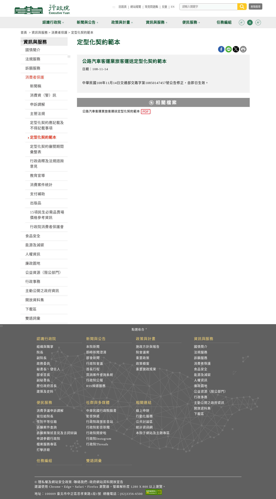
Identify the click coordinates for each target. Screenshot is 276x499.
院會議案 (142, 352)
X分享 (236, 49)
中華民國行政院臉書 (101, 411)
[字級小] (241, 23)
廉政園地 (32, 263)
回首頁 (123, 6)
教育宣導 (37, 176)
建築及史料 (45, 391)
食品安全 (32, 236)
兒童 (164, 6)
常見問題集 (151, 6)
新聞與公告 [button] (86, 22)
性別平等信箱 (47, 422)
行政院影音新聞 (98, 427)
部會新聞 (93, 358)
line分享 (228, 49)
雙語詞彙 (32, 318)
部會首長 (43, 375)
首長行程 (93, 369)
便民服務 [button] (189, 22)
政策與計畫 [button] (120, 22)
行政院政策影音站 (99, 422)
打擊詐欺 (43, 450)
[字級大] (258, 23)
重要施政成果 (146, 369)
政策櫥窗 (142, 363)
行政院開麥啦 (96, 433)
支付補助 (37, 194)
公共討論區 (144, 422)
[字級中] (250, 23)
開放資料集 (34, 300)
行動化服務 (144, 416)
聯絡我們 (80, 482)
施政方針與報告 (148, 347)
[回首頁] (41, 9)
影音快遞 (93, 416)
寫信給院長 (45, 416)
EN (172, 6)
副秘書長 (43, 380)
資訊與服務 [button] (155, 22)
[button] (241, 22)
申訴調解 (37, 105)
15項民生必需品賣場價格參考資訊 (47, 215)
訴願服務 (32, 68)
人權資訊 (32, 254)
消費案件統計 (41, 185)
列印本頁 (243, 49)
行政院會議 (94, 363)
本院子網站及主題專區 (153, 433)
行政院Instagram (98, 438)
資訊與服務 (40, 32)
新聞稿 (35, 86)
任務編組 (44, 461)
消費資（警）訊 (43, 95)
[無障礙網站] (154, 492)
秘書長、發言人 (48, 369)
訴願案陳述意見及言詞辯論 (57, 433)
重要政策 (142, 358)
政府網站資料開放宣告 (106, 482)
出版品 (35, 203)
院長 (40, 352)
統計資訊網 (144, 427)
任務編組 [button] (224, 22)
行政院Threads (97, 444)
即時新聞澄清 (96, 352)
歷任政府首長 (47, 386)
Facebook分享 (221, 49)
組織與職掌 (45, 347)
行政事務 (32, 282)
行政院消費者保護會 (47, 227)
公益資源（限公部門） (44, 273)
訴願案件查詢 (47, 427)
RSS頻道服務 (96, 386)
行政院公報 (94, 380)
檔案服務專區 (47, 444)
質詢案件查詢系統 (99, 375)
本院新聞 (93, 347)
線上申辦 (142, 411)
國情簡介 (32, 50)
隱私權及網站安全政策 (55, 482)
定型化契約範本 (82, 32)
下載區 (31, 309)
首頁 (24, 32)
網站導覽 (135, 6)
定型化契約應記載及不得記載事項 (47, 125)
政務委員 (43, 363)
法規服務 (32, 59)
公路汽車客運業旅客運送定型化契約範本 (115, 111)
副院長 (42, 358)
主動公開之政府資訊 (42, 291)
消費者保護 (59, 32)
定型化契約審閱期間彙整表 (47, 149)
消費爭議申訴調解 (50, 411)
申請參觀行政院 (48, 438)
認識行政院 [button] (51, 22)
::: (113, 6)
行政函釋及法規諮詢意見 (47, 163)
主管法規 (37, 114)
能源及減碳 (34, 245)
